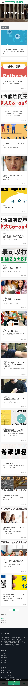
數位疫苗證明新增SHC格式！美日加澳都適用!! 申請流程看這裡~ (13, 430)
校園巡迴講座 (4, 622)
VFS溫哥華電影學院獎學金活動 (12, 495)
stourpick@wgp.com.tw (9, 675)
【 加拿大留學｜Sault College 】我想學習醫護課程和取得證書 (13, 399)
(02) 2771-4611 (7, 672)
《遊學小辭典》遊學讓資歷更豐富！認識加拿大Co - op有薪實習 (13, 112)
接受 (14, 681)
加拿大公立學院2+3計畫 (10, 331)
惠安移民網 (4, 660)
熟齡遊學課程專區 (8, 463)
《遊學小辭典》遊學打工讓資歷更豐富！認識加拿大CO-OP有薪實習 (13, 236)
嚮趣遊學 (3, 655)
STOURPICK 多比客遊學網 (14, 2)
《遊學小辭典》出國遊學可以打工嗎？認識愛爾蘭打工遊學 (13, 268)
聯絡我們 (3, 668)
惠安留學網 (4, 657)
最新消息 (8, 13)
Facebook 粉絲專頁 (9, 677)
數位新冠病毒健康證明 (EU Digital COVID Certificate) (13, 595)
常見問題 (3, 662)
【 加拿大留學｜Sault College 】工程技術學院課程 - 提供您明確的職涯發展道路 (13, 364)
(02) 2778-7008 (7, 670)
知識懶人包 (3, 620)
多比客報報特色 (8, 207)
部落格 (3, 653)
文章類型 (4, 27)
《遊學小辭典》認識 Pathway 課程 (13, 81)
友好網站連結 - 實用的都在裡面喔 (13, 49)
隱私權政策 (14, 684)
